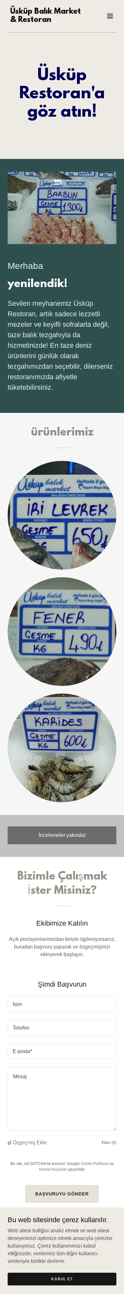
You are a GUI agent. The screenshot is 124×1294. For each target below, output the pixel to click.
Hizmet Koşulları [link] (53, 1169)
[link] (45, 20)
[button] (110, 16)
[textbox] (62, 1004)
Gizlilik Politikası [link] (95, 1163)
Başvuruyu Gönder (62, 1193)
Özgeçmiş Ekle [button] (30, 1142)
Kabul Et (62, 1279)
